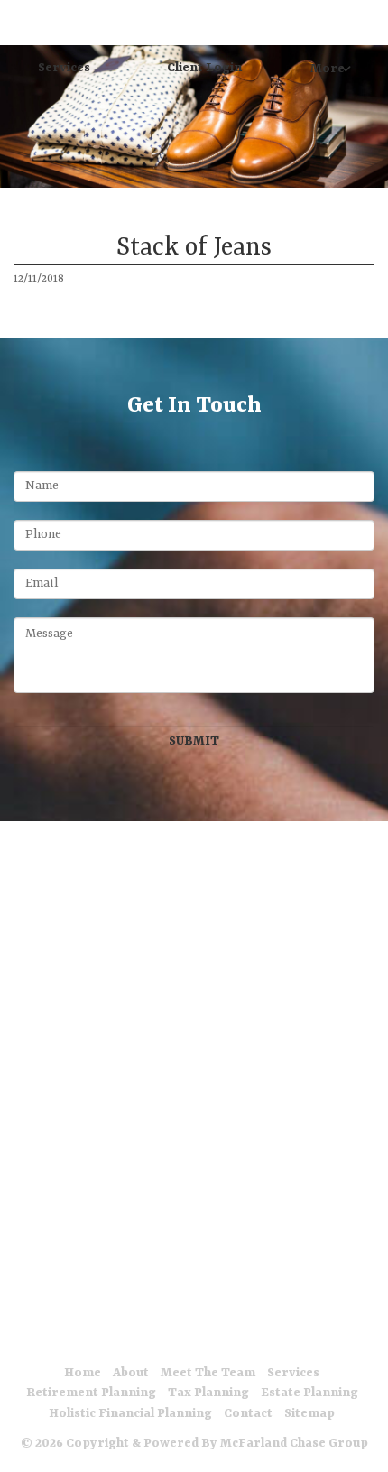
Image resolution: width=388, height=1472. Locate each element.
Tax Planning (208, 1392)
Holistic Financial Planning (130, 1413)
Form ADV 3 (191, 1327)
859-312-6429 (194, 893)
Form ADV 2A (77, 1327)
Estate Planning (309, 1392)
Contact (248, 1413)
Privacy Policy (307, 1327)
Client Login (204, 67)
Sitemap (309, 1413)
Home (82, 1373)
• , (185, 875)
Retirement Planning (91, 1392)
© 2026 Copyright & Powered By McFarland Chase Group (194, 1443)
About (131, 1373)
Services (64, 67)
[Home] (22, 23)
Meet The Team (208, 1373)
